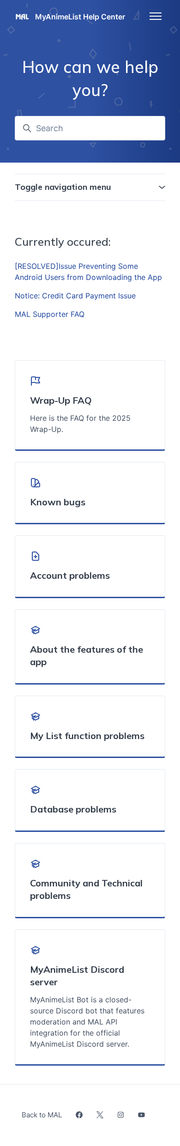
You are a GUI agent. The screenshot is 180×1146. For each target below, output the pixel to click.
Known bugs (57, 502)
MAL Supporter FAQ (49, 314)
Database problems (73, 809)
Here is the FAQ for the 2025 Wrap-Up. (80, 423)
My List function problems (87, 735)
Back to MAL (42, 1114)
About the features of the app (86, 655)
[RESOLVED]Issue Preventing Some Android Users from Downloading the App (88, 271)
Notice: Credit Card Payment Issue (75, 295)
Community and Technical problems (86, 889)
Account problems (70, 575)
